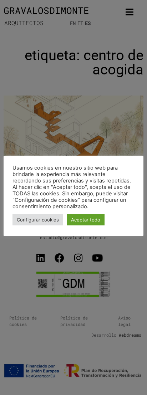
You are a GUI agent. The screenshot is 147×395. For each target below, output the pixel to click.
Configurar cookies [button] (38, 220)
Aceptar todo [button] (85, 220)
